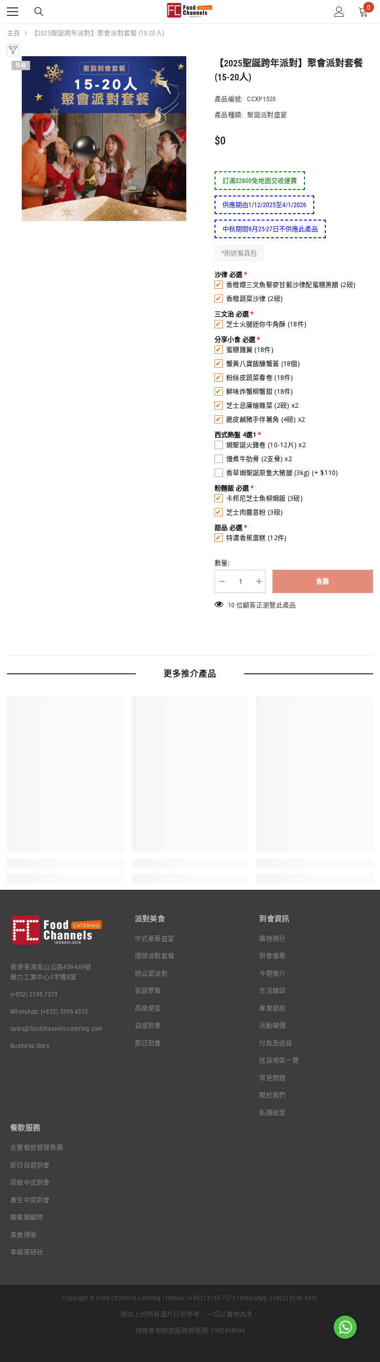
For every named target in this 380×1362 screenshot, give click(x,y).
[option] (104, 138)
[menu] (12, 11)
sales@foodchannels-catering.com (56, 1028)
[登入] (339, 12)
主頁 (13, 33)
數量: (222, 563)
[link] (65, 864)
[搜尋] (38, 11)
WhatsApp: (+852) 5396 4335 (49, 1011)
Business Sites (29, 1045)
